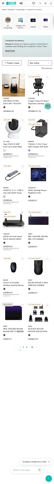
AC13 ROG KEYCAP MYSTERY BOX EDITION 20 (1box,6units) (37, 330)
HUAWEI (6, 98)
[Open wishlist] (33, 3)
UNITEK (6, 188)
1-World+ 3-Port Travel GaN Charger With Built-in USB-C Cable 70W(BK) (38, 145)
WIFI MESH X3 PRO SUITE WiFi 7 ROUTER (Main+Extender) (12, 102)
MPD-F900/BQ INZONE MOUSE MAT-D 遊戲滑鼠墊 (13, 330)
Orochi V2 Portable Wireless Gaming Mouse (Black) (13, 283)
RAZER (5, 280)
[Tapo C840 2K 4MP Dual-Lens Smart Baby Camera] (13, 128)
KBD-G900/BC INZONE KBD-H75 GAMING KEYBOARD (38, 237)
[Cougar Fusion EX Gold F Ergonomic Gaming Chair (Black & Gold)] (38, 85)
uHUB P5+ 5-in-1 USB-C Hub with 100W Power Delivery (13, 191)
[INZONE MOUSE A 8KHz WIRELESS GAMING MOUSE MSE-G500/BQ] (38, 266)
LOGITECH (32, 188)
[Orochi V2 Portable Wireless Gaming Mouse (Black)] (13, 266)
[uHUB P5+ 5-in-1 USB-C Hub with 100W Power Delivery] (13, 174)
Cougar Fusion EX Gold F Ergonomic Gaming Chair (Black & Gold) (38, 102)
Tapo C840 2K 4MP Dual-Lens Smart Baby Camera (12, 145)
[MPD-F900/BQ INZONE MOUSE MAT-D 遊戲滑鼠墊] (13, 313)
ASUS (30, 326)
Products (11, 10)
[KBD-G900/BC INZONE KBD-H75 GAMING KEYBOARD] (38, 220)
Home (4, 10)
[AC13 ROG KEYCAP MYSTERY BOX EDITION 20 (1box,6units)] (38, 313)
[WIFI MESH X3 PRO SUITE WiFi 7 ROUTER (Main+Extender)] (13, 85)
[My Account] (45, 3)
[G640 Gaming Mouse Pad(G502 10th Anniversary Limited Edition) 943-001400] (38, 174)
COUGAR (31, 98)
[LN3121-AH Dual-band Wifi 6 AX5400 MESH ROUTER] (13, 220)
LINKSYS (6, 234)
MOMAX (31, 141)
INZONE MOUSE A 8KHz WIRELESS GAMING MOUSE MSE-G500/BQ (38, 283)
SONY (30, 234)
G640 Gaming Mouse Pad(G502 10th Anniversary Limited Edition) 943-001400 (37, 191)
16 (32, 347)
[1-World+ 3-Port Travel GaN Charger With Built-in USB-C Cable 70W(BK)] (38, 128)
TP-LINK (6, 141)
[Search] (40, 3)
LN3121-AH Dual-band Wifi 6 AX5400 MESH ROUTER (12, 237)
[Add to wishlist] (22, 77)
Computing (20, 10)
